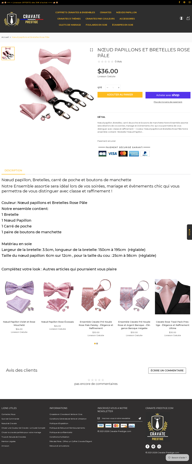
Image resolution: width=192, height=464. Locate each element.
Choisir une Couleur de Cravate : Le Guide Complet (23, 428)
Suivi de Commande (10, 419)
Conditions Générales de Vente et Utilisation (68, 419)
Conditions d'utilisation (59, 437)
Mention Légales (8, 441)
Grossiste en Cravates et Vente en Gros (66, 414)
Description (13, 170)
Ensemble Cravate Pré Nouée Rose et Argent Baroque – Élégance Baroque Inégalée (134, 325)
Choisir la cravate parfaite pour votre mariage (21, 432)
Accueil (5, 37)
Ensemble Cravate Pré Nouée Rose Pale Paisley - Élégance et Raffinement (96, 325)
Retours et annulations (59, 446)
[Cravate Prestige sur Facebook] (179, 2)
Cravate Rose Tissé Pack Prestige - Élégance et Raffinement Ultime (172, 325)
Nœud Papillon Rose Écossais (57, 322)
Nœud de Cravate (9, 423)
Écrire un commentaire (167, 370)
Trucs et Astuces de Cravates (14, 437)
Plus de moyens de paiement (168, 102)
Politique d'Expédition (59, 423)
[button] (95, 343)
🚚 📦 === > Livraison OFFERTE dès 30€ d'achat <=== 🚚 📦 (30, 2)
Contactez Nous (8, 414)
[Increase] (119, 87)
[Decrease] (107, 87)
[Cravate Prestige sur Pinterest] (184, 2)
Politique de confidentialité (61, 432)
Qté (100, 87)
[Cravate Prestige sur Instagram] (189, 2)
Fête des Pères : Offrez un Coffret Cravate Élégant (71, 441)
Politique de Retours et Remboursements (67, 428)
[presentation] (7, 310)
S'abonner (139, 418)
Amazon (5, 446)
